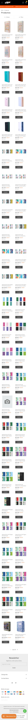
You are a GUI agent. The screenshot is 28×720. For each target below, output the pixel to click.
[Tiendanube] (14, 712)
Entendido (22, 717)
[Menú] (2, 2)
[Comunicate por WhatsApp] (25, 711)
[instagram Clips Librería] (12, 682)
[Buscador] (23, 2)
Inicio (2, 10)
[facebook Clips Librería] (15, 682)
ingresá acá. (22, 708)
